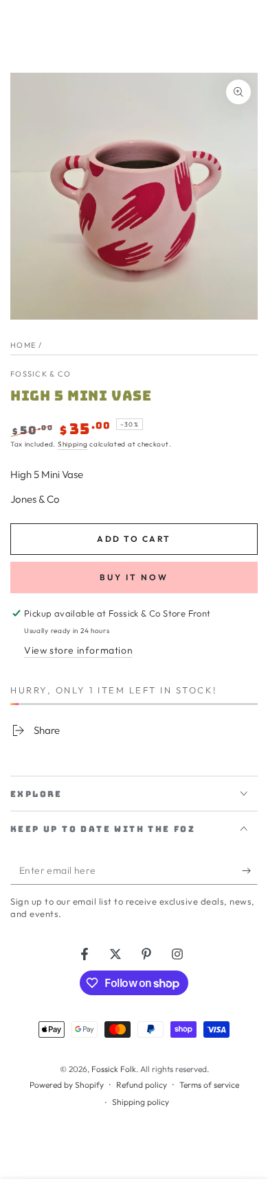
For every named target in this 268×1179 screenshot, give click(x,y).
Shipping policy (140, 1102)
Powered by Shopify (67, 1085)
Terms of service (209, 1085)
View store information (78, 650)
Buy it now (134, 577)
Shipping (73, 444)
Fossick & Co (40, 374)
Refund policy (141, 1085)
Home (23, 345)
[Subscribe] (250, 871)
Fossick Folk (113, 1069)
